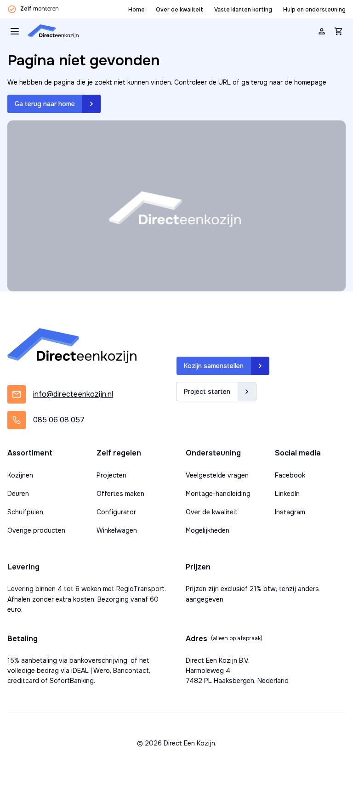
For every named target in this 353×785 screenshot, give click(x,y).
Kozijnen (20, 475)
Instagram (290, 512)
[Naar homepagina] (53, 31)
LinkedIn (287, 493)
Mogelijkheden (207, 530)
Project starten (207, 391)
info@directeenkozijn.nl (73, 394)
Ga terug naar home (45, 104)
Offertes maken (120, 493)
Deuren (18, 493)
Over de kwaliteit (179, 9)
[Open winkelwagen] (338, 31)
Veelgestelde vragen (217, 475)
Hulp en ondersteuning (314, 9)
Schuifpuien (25, 512)
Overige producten (36, 530)
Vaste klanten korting (243, 9)
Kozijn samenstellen (214, 366)
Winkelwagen (117, 530)
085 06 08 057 (59, 420)
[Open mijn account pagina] (321, 31)
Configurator (116, 512)
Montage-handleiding (218, 493)
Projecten (111, 475)
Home (136, 9)
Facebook (290, 475)
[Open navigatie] (14, 31)
